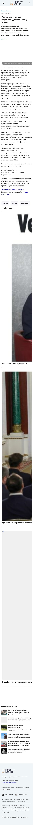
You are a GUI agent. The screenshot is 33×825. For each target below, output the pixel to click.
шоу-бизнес (24, 203)
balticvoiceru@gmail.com (9, 782)
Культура (8, 10)
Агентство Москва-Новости (11, 190)
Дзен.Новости (9, 794)
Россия (14, 203)
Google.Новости (22, 794)
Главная (3, 10)
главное (5, 203)
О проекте (26, 817)
